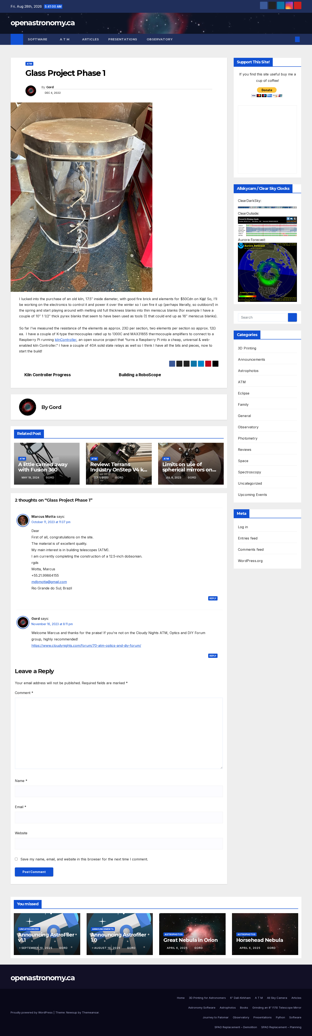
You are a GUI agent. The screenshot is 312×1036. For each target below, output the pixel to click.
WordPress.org (250, 560)
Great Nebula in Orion (190, 940)
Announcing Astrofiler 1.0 (118, 937)
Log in (243, 527)
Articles (90, 39)
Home (181, 997)
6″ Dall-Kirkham (240, 997)
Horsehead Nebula (259, 940)
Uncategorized (250, 483)
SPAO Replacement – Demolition (236, 1027)
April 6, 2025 (177, 947)
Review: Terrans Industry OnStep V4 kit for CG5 (118, 469)
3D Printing (247, 348)
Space (243, 460)
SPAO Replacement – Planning (281, 1027)
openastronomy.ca (43, 22)
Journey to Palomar (216, 1017)
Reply (212, 598)
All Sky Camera (277, 997)
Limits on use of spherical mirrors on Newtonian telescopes (190, 469)
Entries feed (247, 538)
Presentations (122, 39)
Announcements (251, 359)
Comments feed (251, 549)
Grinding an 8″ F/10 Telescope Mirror (276, 1007)
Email (20, 807)
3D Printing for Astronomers (207, 997)
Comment (24, 693)
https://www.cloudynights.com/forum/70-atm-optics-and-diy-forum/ (86, 645)
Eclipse (243, 393)
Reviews (244, 449)
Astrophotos (248, 370)
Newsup (71, 1012)
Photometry (247, 438)
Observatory (160, 39)
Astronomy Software (201, 1007)
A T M (65, 39)
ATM (29, 63)
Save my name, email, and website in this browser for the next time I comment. (84, 859)
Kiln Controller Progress (47, 374)
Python (280, 1017)
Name (21, 781)
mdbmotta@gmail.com (49, 582)
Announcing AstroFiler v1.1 (46, 937)
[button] (290, 39)
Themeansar (90, 1012)
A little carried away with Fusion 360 (42, 467)
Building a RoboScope (140, 374)
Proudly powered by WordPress (32, 1012)
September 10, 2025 (37, 947)
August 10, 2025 (107, 947)
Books (244, 1007)
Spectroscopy (249, 472)
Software (38, 39)
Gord (49, 87)
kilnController (65, 340)
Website (21, 833)
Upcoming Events (252, 494)
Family (243, 404)
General (244, 415)
